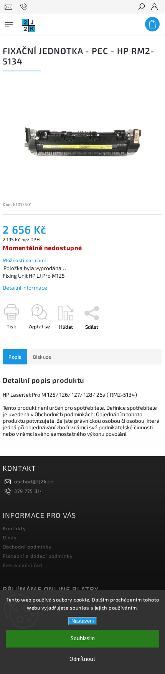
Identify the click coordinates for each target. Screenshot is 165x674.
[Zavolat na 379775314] (24, 7)
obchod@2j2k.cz (34, 481)
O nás (9, 537)
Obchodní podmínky (27, 547)
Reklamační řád (22, 565)
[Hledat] (141, 7)
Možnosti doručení (24, 260)
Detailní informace (25, 287)
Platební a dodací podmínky (38, 556)
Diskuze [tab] (42, 357)
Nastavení (82, 621)
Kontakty (14, 528)
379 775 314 (28, 491)
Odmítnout (82, 659)
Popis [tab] (14, 357)
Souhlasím (83, 638)
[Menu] (9, 22)
